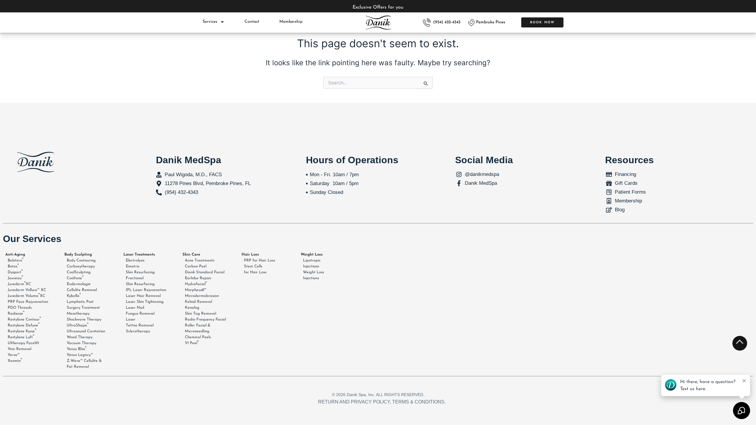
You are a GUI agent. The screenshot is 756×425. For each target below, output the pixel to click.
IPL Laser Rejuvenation (146, 290)
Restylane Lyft (21, 336)
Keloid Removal (198, 302)
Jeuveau (15, 277)
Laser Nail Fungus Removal (140, 311)
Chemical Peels (198, 337)
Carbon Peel (195, 266)
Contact (252, 21)
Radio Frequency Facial (205, 319)
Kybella (74, 295)
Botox (13, 266)
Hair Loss (250, 254)
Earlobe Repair (198, 278)
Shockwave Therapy (84, 319)
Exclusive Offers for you (378, 7)
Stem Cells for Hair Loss (255, 269)
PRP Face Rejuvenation (28, 302)
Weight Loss (312, 254)
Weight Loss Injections (313, 275)
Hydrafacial (196, 283)
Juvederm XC (19, 283)
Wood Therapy (79, 337)
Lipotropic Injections (312, 263)
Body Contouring (81, 260)
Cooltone (75, 277)
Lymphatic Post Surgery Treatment (83, 305)
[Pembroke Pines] (471, 22)
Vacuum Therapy (81, 343)
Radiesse (16, 313)
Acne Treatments (199, 260)
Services (210, 21)
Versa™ (14, 355)
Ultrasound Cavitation (86, 331)
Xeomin (15, 360)
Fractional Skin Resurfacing (140, 281)
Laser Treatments (139, 254)
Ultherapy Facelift (23, 343)
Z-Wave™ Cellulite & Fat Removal (84, 364)
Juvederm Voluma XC (26, 295)
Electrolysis (135, 260)
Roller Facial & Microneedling (197, 328)
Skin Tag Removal (200, 314)
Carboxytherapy (81, 266)
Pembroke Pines (490, 22)
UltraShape (78, 325)
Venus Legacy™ (80, 355)
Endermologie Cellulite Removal (82, 287)
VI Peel (192, 342)
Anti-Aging (15, 254)
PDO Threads (20, 308)
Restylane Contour (24, 319)
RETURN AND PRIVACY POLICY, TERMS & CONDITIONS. (382, 401)
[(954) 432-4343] (427, 22)
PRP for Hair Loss (259, 260)
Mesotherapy (78, 314)
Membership (290, 21)
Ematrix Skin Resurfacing (140, 269)
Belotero (16, 260)
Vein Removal (19, 349)
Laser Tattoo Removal (140, 322)
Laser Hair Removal (143, 296)
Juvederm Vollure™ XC (27, 290)
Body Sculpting (78, 254)
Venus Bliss (77, 348)
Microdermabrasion (202, 296)
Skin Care (191, 254)
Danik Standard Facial (204, 272)
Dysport (15, 271)
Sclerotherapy (138, 331)
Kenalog (192, 308)
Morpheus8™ (195, 290)
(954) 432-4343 (446, 22)
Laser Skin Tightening (145, 302)
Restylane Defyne (24, 325)
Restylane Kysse (22, 330)
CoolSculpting (79, 272)
